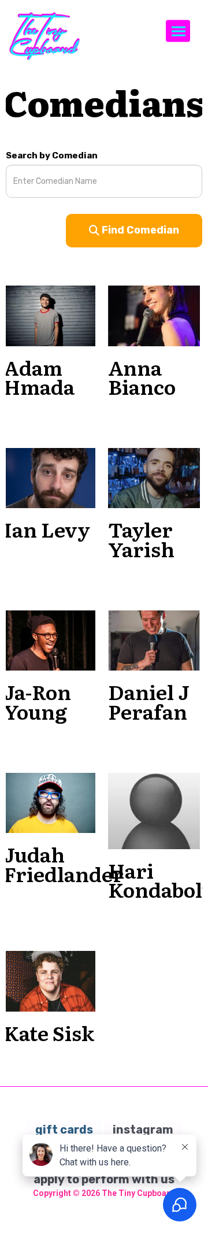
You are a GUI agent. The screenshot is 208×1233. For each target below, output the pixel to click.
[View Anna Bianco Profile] (154, 315)
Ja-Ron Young (37, 701)
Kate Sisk (48, 1032)
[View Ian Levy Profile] (49, 477)
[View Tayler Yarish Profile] (154, 477)
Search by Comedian (52, 155)
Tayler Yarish (141, 539)
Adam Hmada (39, 377)
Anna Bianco (142, 377)
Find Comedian (139, 230)
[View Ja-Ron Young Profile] (49, 640)
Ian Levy (46, 529)
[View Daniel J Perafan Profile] (154, 640)
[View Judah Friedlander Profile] (49, 802)
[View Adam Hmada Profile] (49, 315)
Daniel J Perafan (149, 701)
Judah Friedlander (63, 863)
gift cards (64, 1129)
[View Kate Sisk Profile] (49, 980)
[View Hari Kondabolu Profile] (154, 811)
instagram (143, 1129)
